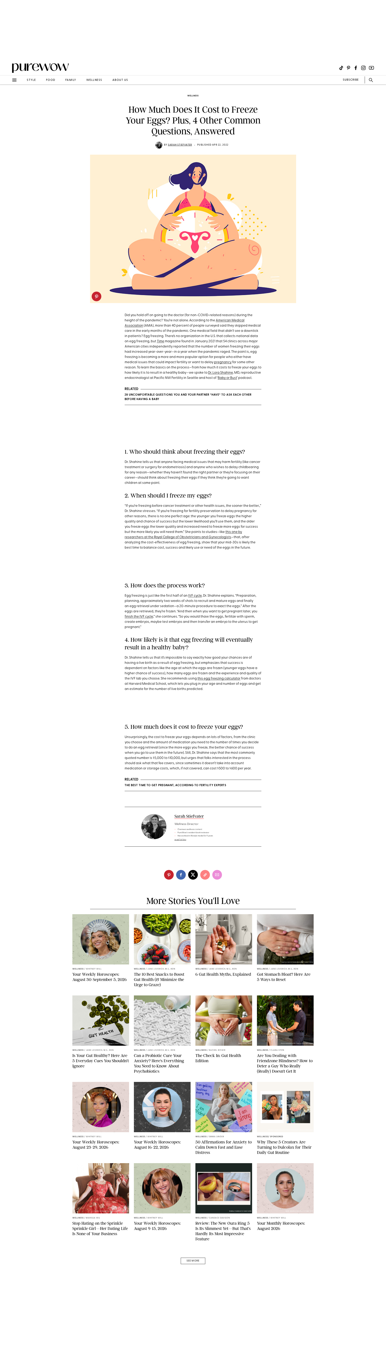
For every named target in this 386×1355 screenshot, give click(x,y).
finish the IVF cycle (139, 616)
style (31, 80)
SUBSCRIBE (351, 79)
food (50, 80)
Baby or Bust (227, 378)
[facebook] (181, 875)
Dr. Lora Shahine (220, 372)
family (70, 80)
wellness (94, 80)
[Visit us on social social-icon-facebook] (356, 68)
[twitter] (193, 875)
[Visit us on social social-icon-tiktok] (341, 68)
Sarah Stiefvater (180, 145)
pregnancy (223, 362)
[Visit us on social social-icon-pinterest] (348, 68)
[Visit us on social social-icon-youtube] (371, 67)
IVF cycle (195, 595)
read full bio (180, 840)
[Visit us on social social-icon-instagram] (363, 67)
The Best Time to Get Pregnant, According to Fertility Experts (175, 785)
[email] (7, 96)
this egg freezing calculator (218, 678)
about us (120, 80)
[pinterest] (96, 296)
